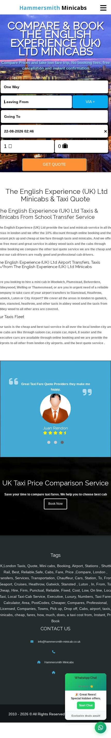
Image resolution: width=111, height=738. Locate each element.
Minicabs (53, 7)
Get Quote (54, 164)
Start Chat (86, 705)
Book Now (55, 503)
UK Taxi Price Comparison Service (55, 483)
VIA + (90, 101)
